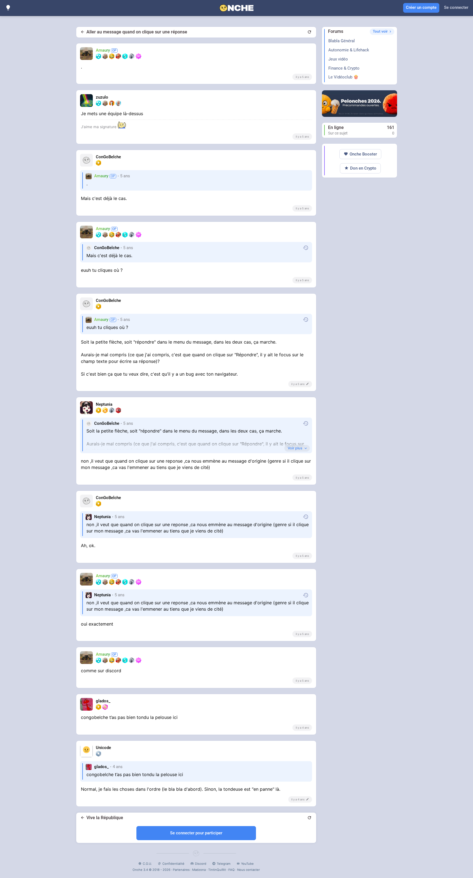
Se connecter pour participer (196, 832)
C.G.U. (147, 864)
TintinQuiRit (217, 870)
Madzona (199, 870)
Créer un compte (421, 7)
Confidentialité (173, 864)
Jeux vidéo (338, 59)
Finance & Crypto (344, 68)
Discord (200, 864)
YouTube (247, 864)
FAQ (231, 870)
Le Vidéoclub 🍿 (343, 77)
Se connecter (456, 7)
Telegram (224, 864)
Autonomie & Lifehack (348, 50)
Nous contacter (248, 870)
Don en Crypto (363, 168)
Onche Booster (363, 154)
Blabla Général (341, 40)
